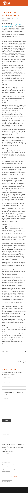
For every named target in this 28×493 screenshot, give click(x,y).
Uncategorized (6, 481)
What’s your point (6, 471)
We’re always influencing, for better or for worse (12, 464)
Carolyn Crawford (17, 18)
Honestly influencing (6, 462)
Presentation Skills (7, 480)
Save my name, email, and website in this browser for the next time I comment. (12, 393)
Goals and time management (8, 466)
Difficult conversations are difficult (9, 469)
